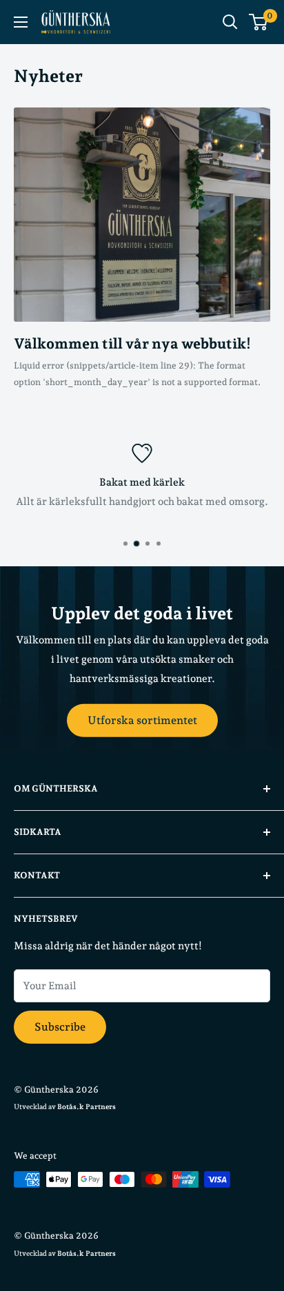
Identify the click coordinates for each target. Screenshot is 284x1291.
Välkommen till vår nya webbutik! (132, 343)
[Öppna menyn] (21, 22)
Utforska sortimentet (142, 719)
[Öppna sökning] (230, 22)
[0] (258, 22)
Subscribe (59, 1026)
